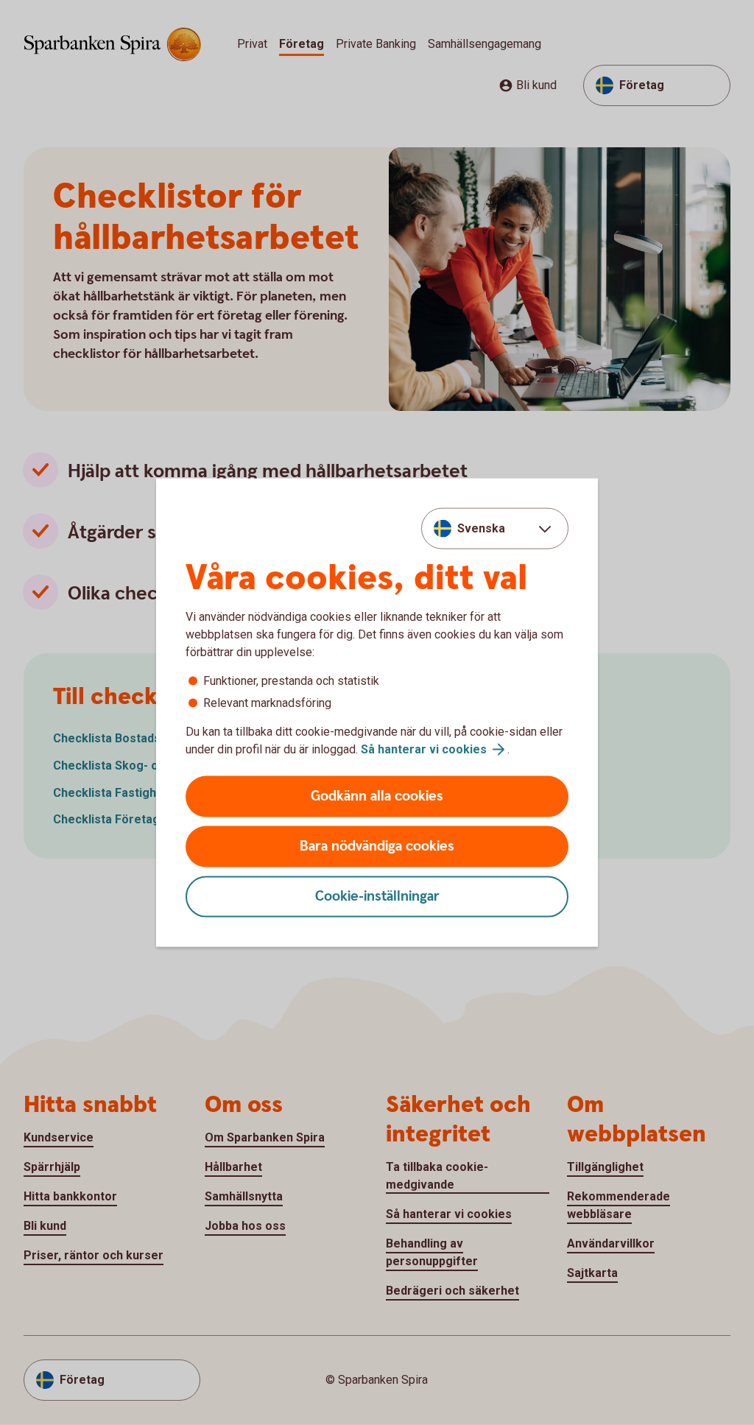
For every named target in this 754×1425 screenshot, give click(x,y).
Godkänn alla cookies (377, 796)
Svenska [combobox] (481, 528)
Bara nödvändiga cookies (377, 846)
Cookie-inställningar (377, 896)
